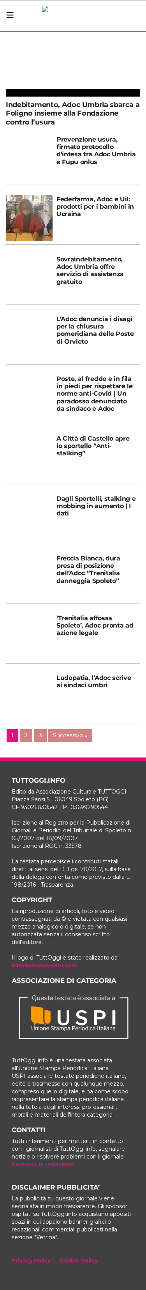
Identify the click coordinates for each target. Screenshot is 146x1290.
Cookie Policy (79, 1260)
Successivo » (70, 735)
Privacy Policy (31, 1260)
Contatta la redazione (43, 1164)
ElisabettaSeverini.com (44, 965)
